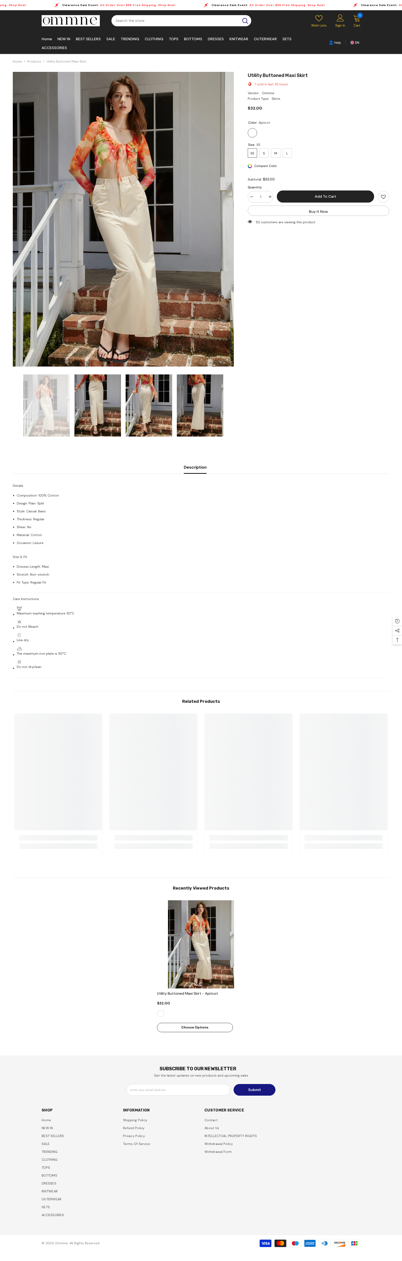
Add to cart (325, 196)
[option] (123, 219)
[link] (335, 42)
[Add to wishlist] (383, 197)
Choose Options (194, 1027)
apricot (160, 1013)
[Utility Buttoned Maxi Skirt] (201, 944)
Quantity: (255, 187)
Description (195, 467)
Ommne (268, 93)
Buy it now (318, 211)
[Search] (181, 20)
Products (34, 61)
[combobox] (175, 20)
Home (17, 61)
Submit (254, 1089)
